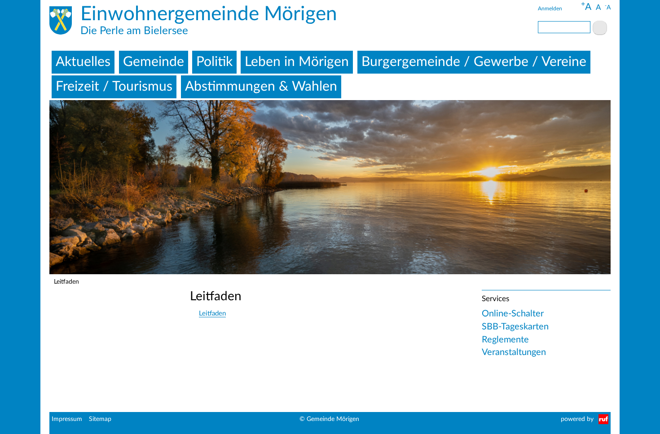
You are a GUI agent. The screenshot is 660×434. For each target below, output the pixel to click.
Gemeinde (153, 62)
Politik (214, 62)
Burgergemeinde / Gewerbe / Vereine (473, 62)
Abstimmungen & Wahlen (261, 86)
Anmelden (550, 8)
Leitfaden (212, 313)
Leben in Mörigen (297, 62)
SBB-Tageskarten (515, 326)
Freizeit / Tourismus (114, 86)
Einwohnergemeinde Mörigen (208, 14)
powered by (577, 419)
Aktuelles (83, 62)
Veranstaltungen (514, 352)
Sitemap (100, 419)
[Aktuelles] (60, 22)
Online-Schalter (513, 313)
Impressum (67, 419)
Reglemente (505, 339)
